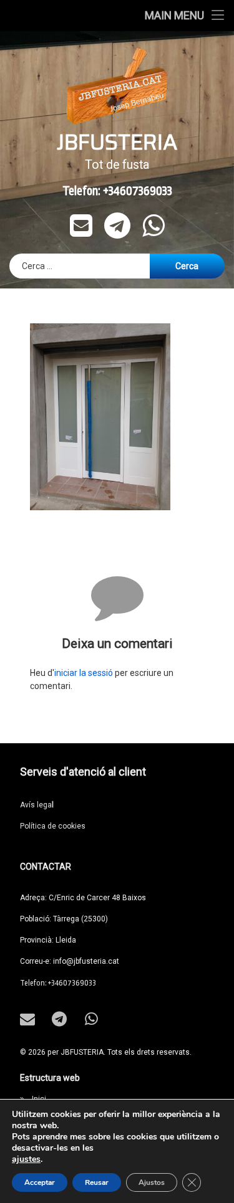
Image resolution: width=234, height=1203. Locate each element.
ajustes (26, 1159)
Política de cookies (52, 826)
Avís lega (37, 805)
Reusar (97, 1182)
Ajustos (152, 1182)
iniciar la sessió (83, 673)
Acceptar (39, 1182)
